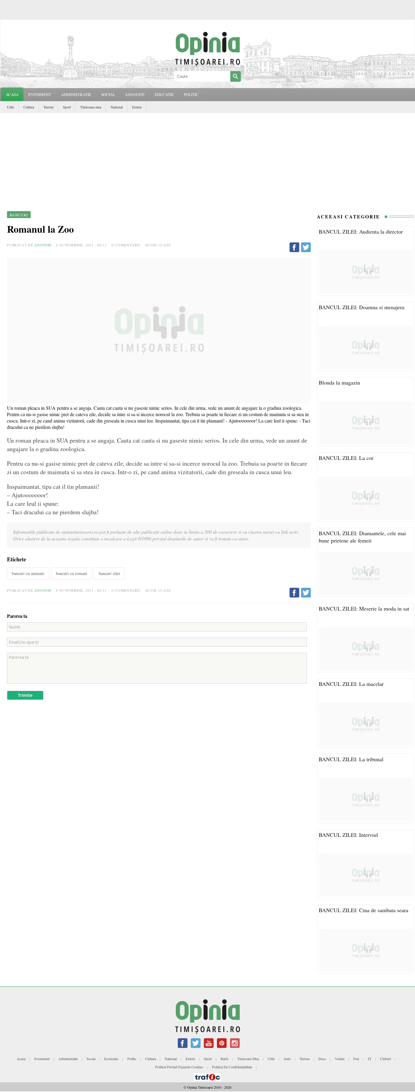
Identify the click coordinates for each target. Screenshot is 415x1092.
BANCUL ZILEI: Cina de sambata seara (363, 910)
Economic (111, 1058)
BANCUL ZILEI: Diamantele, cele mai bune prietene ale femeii (362, 536)
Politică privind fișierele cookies (179, 1066)
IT (369, 1058)
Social (91, 1058)
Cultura (28, 106)
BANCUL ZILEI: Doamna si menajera (361, 307)
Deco (322, 1058)
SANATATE (135, 94)
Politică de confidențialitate (232, 1066)
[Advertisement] (207, 158)
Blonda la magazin (339, 382)
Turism (48, 106)
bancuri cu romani (71, 573)
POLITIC (191, 94)
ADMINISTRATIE (76, 94)
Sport (67, 106)
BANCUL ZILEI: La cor (346, 457)
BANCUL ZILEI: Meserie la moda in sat (364, 608)
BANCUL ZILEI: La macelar (351, 683)
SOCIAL (108, 94)
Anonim (42, 244)
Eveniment (42, 1058)
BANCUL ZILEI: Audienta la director (361, 231)
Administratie (68, 1058)
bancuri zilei (109, 573)
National (117, 106)
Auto (287, 1058)
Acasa (12, 94)
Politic (131, 1058)
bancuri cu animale (28, 573)
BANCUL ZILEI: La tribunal (351, 759)
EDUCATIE (164, 94)
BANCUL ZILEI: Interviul (348, 834)
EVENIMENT (39, 94)
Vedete (340, 1058)
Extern (137, 106)
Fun (356, 1058)
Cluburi (385, 1058)
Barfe (224, 1058)
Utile (10, 106)
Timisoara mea (90, 106)
